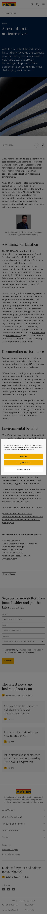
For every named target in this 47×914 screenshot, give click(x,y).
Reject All (23, 456)
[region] (23, 457)
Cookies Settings (23, 469)
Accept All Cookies (23, 463)
